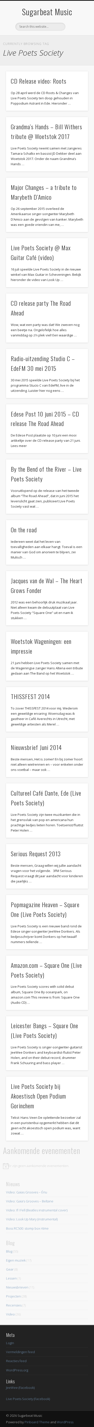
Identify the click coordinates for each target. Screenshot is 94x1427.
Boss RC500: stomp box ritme (27, 1228)
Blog (9, 1251)
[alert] (47, 1166)
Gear (10, 1269)
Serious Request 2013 (36, 853)
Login (10, 1343)
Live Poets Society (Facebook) (28, 1399)
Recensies (14, 1305)
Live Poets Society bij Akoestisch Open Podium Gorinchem (38, 1096)
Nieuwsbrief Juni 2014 (36, 747)
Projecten (13, 1296)
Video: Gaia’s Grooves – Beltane (29, 1201)
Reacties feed (16, 1361)
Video (10, 1314)
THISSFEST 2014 (30, 696)
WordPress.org (17, 1370)
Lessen (11, 1278)
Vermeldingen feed (20, 1352)
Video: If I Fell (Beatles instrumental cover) (36, 1210)
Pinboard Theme (37, 1422)
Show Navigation (76, 45)
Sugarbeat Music (47, 11)
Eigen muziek (16, 1260)
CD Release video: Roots (38, 80)
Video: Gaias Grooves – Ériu (26, 1192)
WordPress (65, 1422)
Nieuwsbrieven (17, 1287)
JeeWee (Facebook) (20, 1387)
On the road (24, 529)
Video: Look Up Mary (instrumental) (32, 1219)
